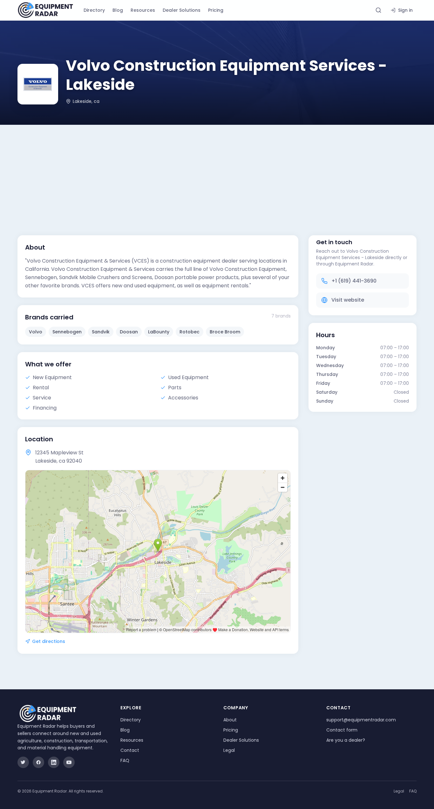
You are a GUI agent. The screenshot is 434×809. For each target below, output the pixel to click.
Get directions (48, 641)
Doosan (129, 332)
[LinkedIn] (53, 762)
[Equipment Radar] (45, 10)
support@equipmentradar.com (361, 720)
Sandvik (101, 332)
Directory (94, 10)
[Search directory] (378, 10)
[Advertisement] (217, 172)
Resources (143, 10)
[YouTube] (69, 762)
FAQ (124, 760)
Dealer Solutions (181, 10)
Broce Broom (225, 332)
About (230, 720)
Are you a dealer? (345, 740)
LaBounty (158, 332)
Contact (129, 750)
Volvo (35, 332)
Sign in (405, 10)
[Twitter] (23, 762)
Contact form (341, 730)
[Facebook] (38, 762)
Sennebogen (67, 332)
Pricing (215, 10)
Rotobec (190, 332)
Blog (117, 10)
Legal (229, 750)
